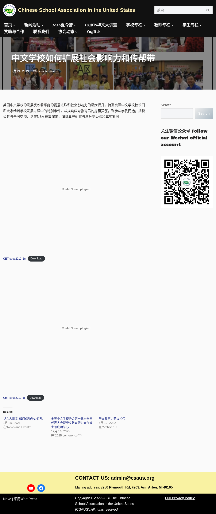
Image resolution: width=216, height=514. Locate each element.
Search (166, 105)
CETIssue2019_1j (14, 397)
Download (36, 258)
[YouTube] (31, 488)
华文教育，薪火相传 (112, 418)
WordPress (28, 499)
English (93, 32)
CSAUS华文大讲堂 (101, 25)
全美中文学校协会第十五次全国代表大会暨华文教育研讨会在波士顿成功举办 (71, 423)
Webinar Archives (44, 71)
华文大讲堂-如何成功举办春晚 (23, 418)
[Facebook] (41, 488)
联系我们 (41, 32)
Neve (7, 499)
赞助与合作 (14, 32)
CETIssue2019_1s (14, 258)
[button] (14, 25)
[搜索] (208, 10)
